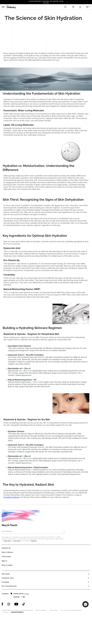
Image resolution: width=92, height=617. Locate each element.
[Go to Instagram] (8, 604)
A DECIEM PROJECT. (17, 612)
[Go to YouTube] (16, 604)
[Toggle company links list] (88, 582)
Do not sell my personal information (71, 610)
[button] (85, 604)
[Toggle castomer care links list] (88, 578)
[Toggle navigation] (3, 7)
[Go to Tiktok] (23, 604)
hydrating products (11, 497)
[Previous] (25, 2)
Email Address (7, 531)
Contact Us (34, 540)
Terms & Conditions (40, 610)
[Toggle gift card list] (88, 574)
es (21, 597)
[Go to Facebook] (2, 604)
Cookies (5, 612)
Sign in (4, 561)
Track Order (6, 557)
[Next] (67, 2)
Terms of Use (16, 540)
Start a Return (7, 552)
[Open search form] (65, 7)
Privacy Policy (7, 540)
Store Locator (7, 565)
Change (26, 593)
